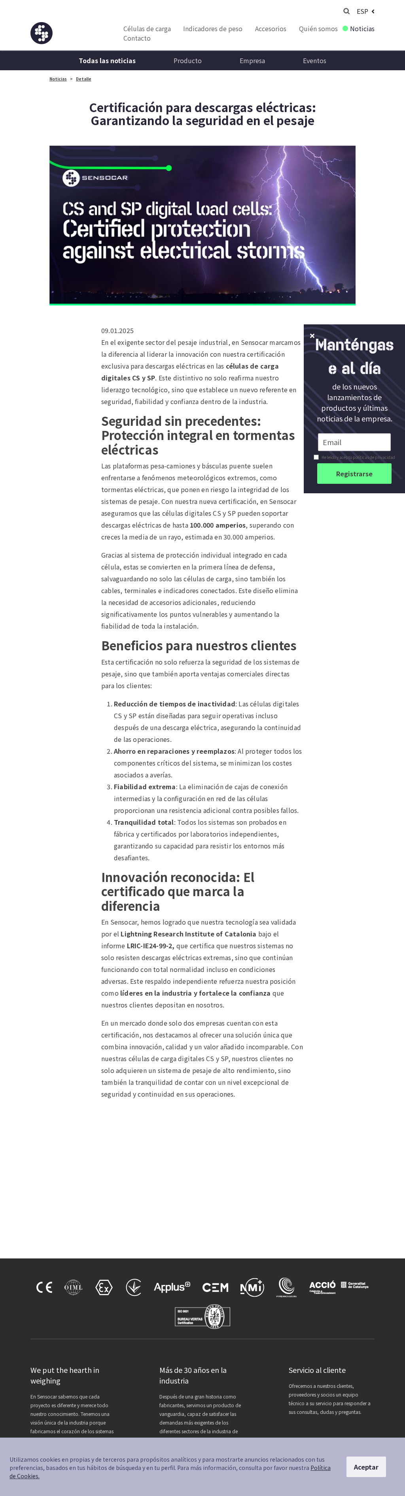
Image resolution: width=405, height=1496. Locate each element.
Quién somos (318, 28)
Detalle (83, 79)
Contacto (137, 38)
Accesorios (270, 28)
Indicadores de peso (212, 28)
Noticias (362, 28)
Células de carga (147, 28)
